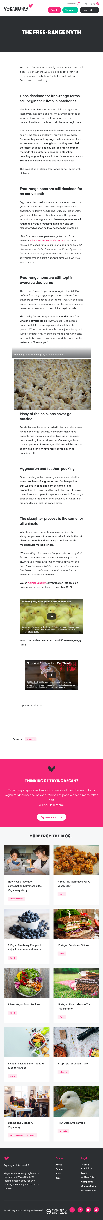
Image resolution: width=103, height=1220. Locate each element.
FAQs (84, 1172)
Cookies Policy (88, 1185)
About (59, 1164)
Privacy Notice (88, 1190)
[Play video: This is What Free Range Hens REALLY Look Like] (51, 675)
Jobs (58, 1177)
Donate (54, 9)
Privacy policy (33, 631)
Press (58, 1173)
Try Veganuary (48, 817)
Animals (30, 739)
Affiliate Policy (88, 1177)
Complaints (87, 1181)
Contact (60, 1168)
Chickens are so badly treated (47, 240)
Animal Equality (37, 582)
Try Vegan (70, 9)
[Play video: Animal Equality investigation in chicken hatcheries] (51, 616)
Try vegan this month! (16, 1165)
